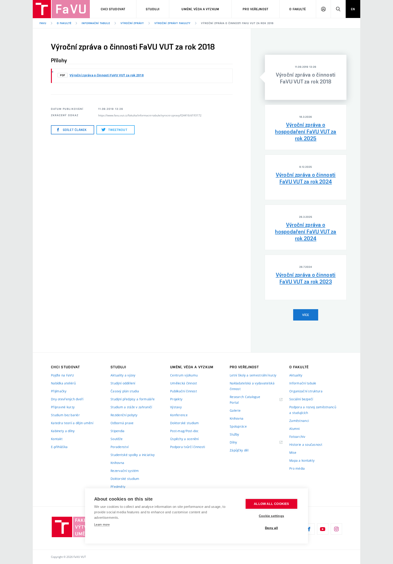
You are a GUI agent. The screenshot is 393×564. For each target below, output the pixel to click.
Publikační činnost (183, 391)
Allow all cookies (271, 504)
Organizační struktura (305, 391)
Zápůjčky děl (239, 450)
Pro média (297, 468)
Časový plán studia (125, 391)
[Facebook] (309, 529)
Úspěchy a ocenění (184, 439)
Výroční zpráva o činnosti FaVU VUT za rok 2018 (237, 23)
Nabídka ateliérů (63, 383)
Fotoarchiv (297, 436)
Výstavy (176, 407)
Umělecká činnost (183, 383)
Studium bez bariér (65, 415)
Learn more (102, 524)
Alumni (294, 428)
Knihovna (117, 463)
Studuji (152, 9)
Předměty (118, 486)
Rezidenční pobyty (124, 415)
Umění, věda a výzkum (200, 9)
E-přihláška (59, 447)
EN (353, 9)
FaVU (43, 23)
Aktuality (295, 375)
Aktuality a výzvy (123, 375)
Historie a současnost (305, 444)
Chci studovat (113, 9)
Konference (179, 415)
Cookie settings (271, 516)
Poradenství (119, 447)
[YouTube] (322, 529)
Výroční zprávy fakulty (172, 23)
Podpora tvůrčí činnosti (187, 447)
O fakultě (297, 9)
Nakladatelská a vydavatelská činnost (252, 386)
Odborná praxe (122, 423)
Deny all (271, 528)
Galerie (235, 410)
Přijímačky (58, 391)
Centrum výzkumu (184, 375)
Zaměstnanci (299, 421)
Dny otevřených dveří (67, 399)
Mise (292, 452)
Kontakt (57, 439)
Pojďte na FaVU (62, 375)
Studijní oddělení (123, 383)
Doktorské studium (125, 478)
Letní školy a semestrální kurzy (253, 375)
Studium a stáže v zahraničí (131, 407)
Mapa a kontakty (302, 460)
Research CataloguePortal (245, 400)
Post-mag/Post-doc (184, 431)
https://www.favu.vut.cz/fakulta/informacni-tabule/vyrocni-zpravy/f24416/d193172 (150, 115)
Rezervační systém (125, 471)
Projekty (176, 399)
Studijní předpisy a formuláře (133, 399)
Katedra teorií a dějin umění (72, 423)
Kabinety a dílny (63, 431)
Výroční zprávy (132, 23)
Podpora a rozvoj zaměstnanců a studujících (312, 410)
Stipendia (118, 431)
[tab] (306, 77)
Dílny (233, 442)
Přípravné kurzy (63, 407)
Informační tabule (96, 23)
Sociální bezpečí (301, 399)
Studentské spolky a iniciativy (133, 455)
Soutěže (117, 439)
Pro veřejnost (255, 9)
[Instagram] (336, 529)
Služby (234, 434)
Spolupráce (238, 426)
